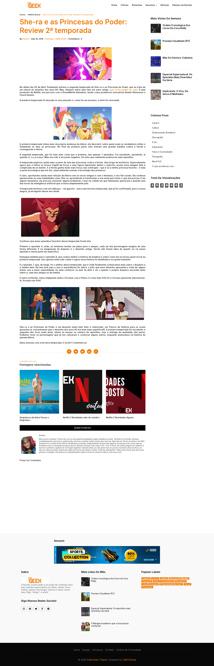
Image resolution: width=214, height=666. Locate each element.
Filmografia (157, 156)
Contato (109, 649)
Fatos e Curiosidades (162, 152)
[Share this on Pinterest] (82, 351)
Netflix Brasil (34, 14)
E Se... (155, 142)
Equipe (86, 649)
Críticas (124, 5)
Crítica (155, 578)
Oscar (187, 584)
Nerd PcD (156, 161)
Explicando (157, 147)
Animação (49, 39)
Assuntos (150, 5)
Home (114, 5)
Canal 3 (155, 123)
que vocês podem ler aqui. (124, 89)
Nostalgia (153, 584)
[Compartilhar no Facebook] (69, 351)
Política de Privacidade (128, 649)
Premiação (147, 587)
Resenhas (137, 5)
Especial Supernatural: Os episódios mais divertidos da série (177, 77)
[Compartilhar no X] (76, 351)
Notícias (165, 5)
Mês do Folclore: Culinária (177, 57)
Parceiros (97, 649)
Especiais (146, 581)
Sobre (76, 649)
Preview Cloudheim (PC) (176, 40)
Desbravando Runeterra (163, 132)
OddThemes (129, 659)
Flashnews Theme (97, 659)
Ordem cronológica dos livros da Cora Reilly (176, 27)
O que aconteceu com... (163, 166)
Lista (144, 584)
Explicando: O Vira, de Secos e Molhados (175, 92)
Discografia (157, 137)
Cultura (155, 127)
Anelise (25, 39)
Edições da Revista (182, 5)
